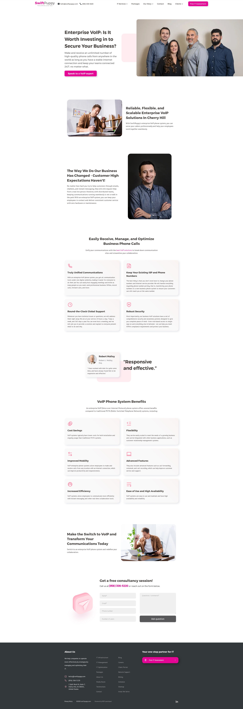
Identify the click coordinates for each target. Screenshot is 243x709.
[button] (122, 4)
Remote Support (124, 672)
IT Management (102, 662)
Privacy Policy (69, 701)
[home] (46, 3)
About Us (99, 677)
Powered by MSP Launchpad (103, 701)
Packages (135, 4)
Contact (160, 4)
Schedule (121, 682)
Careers (121, 662)
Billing (120, 677)
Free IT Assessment (198, 4)
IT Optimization (101, 667)
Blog (170, 4)
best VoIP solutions (124, 250)
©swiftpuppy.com (83, 701)
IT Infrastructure (102, 657)
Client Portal (123, 667)
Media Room (100, 682)
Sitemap (121, 687)
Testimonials (100, 687)
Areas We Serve (123, 691)
